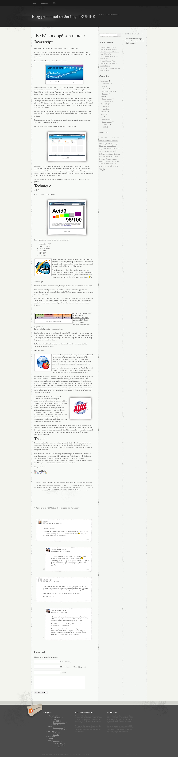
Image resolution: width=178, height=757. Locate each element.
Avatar (109, 138)
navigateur (79, 482)
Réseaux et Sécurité (108, 91)
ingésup (102, 148)
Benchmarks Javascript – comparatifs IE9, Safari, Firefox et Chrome (80, 319)
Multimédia (104, 104)
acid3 (40, 482)
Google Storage (105, 66)
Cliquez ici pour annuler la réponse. (46, 657)
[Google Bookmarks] (35, 473)
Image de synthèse (110, 146)
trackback (65, 489)
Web (102, 117)
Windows (105, 94)
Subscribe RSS (34, 711)
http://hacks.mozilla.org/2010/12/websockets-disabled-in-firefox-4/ (61, 593)
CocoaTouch (107, 101)
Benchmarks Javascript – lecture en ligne (48, 329)
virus (112, 166)
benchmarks (46, 482)
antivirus (103, 137)
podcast (102, 158)
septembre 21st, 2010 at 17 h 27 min (52, 523)
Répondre (87, 539)
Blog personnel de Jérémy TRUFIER (63, 16)
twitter (109, 163)
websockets (88, 482)
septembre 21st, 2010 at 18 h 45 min (60, 551)
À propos (44, 3)
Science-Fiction (109, 161)
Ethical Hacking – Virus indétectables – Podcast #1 (109, 62)
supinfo (117, 161)
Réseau (101, 161)
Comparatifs (105, 83)
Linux (103, 86)
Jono (44, 522)
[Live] (46, 473)
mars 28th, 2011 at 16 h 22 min (59, 612)
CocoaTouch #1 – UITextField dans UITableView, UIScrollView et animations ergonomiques (110, 55)
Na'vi (101, 156)
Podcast (103, 114)
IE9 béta (56, 482)
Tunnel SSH (103, 163)
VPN (116, 166)
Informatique (104, 81)
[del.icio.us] (41, 473)
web (83, 482)
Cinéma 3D (115, 138)
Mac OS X (105, 88)
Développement (107, 99)
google (115, 143)
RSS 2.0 (85, 487)
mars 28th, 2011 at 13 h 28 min (51, 581)
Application (105, 119)
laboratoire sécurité (107, 153)
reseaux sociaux (111, 159)
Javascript (106, 124)
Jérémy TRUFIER (57, 549)
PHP (104, 127)
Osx (111, 156)
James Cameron (104, 151)
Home (34, 3)
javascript (72, 482)
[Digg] (43, 473)
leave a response (55, 489)
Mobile (103, 96)
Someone (45, 580)
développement (105, 140)
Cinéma (104, 106)
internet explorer (64, 482)
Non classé (104, 111)
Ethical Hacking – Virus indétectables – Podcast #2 (109, 48)
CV (54, 3)
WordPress (127, 754)
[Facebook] (38, 473)
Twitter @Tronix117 (134, 33)
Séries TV (105, 109)
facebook (109, 143)
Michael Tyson (135, 754)
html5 (52, 482)
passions (115, 156)
